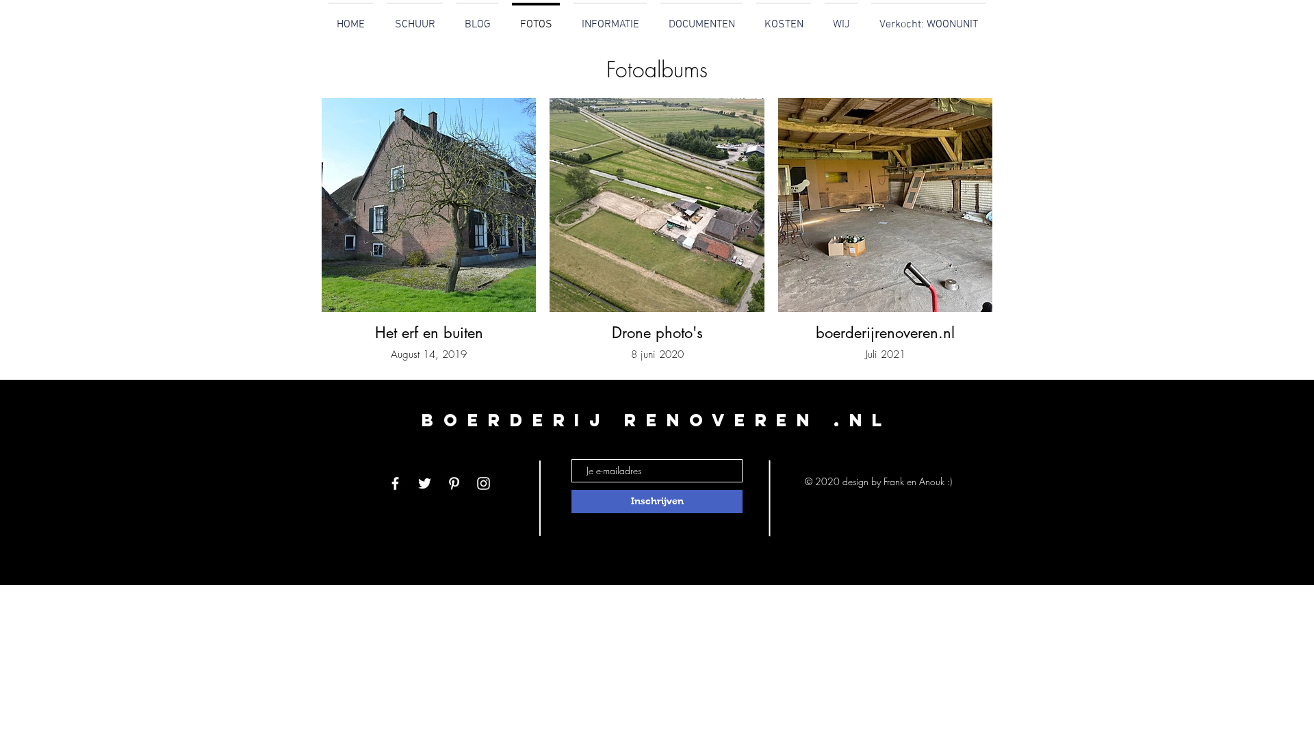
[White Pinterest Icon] (454, 483)
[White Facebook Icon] (395, 483)
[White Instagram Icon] (483, 483)
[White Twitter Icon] (424, 483)
